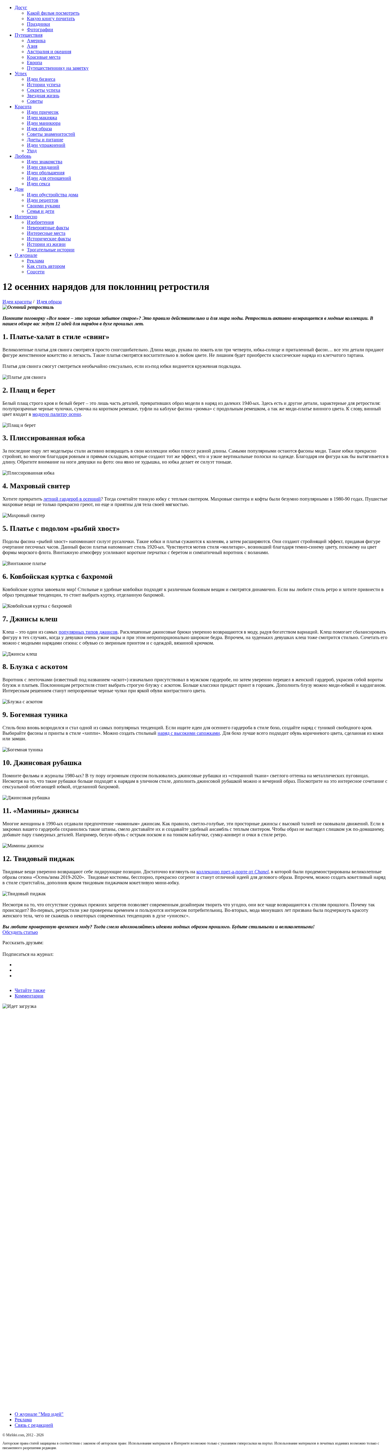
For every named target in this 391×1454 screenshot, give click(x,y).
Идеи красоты (17, 301)
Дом (19, 189)
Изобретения (40, 222)
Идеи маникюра (43, 123)
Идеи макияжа (42, 117)
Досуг (21, 7)
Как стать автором (46, 266)
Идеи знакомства (44, 161)
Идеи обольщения (45, 172)
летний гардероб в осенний (72, 498)
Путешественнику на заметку (58, 68)
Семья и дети (40, 211)
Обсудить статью (20, 932)
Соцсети (36, 271)
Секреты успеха (43, 90)
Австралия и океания (49, 51)
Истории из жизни (46, 244)
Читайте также (30, 990)
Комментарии (29, 995)
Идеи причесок (43, 112)
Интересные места (46, 233)
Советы (35, 101)
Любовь (23, 156)
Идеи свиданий (43, 167)
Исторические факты (49, 238)
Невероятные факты (48, 227)
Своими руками (43, 205)
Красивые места (43, 57)
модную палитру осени (56, 414)
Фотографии (40, 29)
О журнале (26, 255)
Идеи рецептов (42, 200)
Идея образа (39, 128)
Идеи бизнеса (41, 79)
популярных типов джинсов (88, 632)
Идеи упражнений (46, 145)
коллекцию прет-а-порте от (232, 871)
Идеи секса (38, 183)
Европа (34, 62)
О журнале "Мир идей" (39, 1414)
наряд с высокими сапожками (189, 733)
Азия (32, 46)
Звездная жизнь (43, 95)
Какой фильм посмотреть (53, 13)
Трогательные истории (51, 249)
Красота (23, 106)
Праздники (38, 24)
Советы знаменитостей (51, 134)
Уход (32, 150)
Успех (21, 73)
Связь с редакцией (34, 1425)
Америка (36, 40)
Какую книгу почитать (51, 18)
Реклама (35, 260)
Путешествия (28, 35)
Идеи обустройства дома (52, 194)
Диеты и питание (45, 139)
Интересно (26, 216)
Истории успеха (43, 84)
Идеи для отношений (49, 178)
